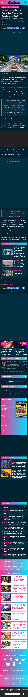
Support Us (7, 564)
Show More (14, 651)
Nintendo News (17, 678)
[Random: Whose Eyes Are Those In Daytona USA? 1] (14, 63)
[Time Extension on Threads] (14, 664)
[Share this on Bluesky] (11, 28)
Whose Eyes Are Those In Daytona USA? (11, 13)
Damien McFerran (5, 24)
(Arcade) (7, 284)
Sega (9, 7)
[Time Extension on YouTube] (11, 660)
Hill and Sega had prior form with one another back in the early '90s (13, 123)
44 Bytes (16, 670)
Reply (21, 371)
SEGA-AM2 (3, 416)
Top (5, 561)
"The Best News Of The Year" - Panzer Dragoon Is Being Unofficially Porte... (14, 550)
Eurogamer (5, 681)
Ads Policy (15, 566)
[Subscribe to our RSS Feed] (5, 660)
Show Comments (14, 381)
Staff (14, 561)
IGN (23, 678)
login (21, 391)
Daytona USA (15, 7)
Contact (13, 564)
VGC (10, 681)
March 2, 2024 (18, 216)
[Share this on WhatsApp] (8, 28)
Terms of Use (7, 566)
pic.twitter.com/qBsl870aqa (10, 214)
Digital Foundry (7, 678)
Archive (22, 566)
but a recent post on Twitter (14, 90)
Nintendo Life (8, 676)
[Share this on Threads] (20, 28)
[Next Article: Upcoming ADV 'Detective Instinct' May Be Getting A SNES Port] (21, 347)
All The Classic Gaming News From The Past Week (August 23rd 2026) (14, 544)
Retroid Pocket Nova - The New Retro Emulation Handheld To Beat (14, 532)
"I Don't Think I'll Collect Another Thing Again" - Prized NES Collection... (14, 528)
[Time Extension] (14, 2)
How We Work (20, 561)
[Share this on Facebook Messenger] (23, 28)
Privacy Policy (20, 564)
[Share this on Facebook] (14, 28)
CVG (25, 681)
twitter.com (9, 278)
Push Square (17, 676)
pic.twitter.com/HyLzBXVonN (12, 110)
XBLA (5, 409)
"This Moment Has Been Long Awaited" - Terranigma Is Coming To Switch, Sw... (13, 518)
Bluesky (16, 371)
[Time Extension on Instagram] (8, 664)
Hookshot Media (12, 669)
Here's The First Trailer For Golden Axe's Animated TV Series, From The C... (15, 555)
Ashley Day (13, 152)
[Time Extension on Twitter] (17, 660)
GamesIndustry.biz (18, 681)
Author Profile (8, 371)
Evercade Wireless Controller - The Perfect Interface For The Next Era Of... (14, 538)
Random (4, 7)
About (9, 561)
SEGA (2, 413)
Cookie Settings (9, 569)
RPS (14, 683)
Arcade (2, 406)
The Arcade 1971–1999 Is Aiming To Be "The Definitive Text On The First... (15, 523)
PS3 (2, 409)
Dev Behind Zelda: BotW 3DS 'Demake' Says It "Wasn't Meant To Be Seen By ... (15, 512)
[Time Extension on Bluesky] (23, 660)
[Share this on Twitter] (17, 28)
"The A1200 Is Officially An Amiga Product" (15, 506)
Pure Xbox (24, 676)
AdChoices (22, 670)
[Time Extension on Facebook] (20, 664)
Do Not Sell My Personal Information (14, 672)
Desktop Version (19, 569)
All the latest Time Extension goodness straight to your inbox (14, 690)
